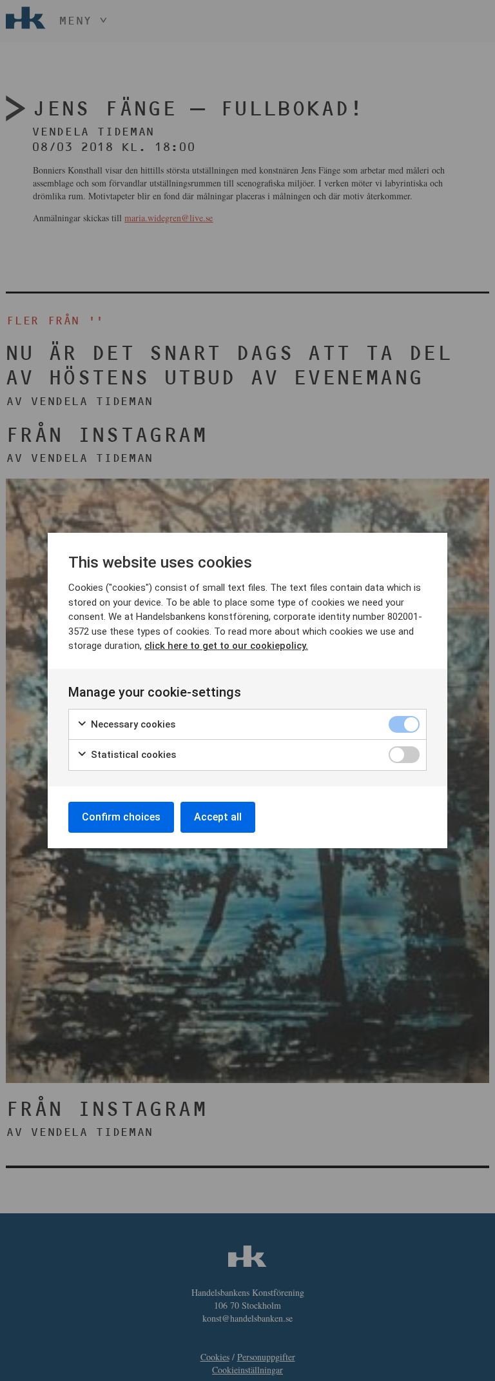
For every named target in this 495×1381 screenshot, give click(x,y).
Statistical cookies (132, 754)
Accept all (218, 817)
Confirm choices (121, 817)
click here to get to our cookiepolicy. (226, 645)
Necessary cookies (131, 724)
